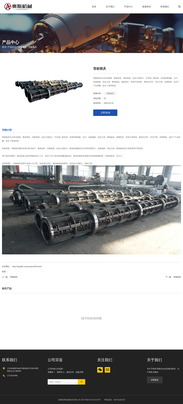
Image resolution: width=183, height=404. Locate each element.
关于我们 (110, 7)
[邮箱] (107, 370)
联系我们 (164, 7)
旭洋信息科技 (119, 400)
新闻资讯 (146, 7)
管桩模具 (22, 47)
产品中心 (128, 7)
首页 (94, 7)
